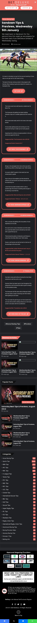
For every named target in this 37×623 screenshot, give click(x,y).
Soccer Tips (6, 505)
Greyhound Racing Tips (10, 527)
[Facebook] (4, 621)
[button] (35, 2)
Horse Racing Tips (8, 19)
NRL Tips (5, 470)
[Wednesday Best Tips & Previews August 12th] (27, 363)
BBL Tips (5, 499)
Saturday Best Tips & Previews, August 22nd (9, 353)
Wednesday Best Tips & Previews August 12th (27, 371)
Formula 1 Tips (7, 536)
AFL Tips (5, 467)
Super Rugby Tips (8, 508)
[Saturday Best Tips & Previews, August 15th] (10, 363)
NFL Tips (5, 486)
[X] (14, 621)
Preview (28, 324)
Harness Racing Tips (9, 533)
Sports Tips (6, 461)
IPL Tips (5, 511)
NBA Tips (6, 464)
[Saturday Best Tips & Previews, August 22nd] (10, 345)
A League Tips (7, 474)
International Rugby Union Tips (12, 524)
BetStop (7, 599)
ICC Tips (5, 514)
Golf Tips (5, 502)
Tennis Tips (6, 477)
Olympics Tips (7, 518)
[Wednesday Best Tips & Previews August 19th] (27, 345)
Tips (18, 328)
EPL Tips (5, 480)
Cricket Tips (6, 492)
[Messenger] (23, 621)
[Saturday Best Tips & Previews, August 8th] (7, 443)
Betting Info (6, 539)
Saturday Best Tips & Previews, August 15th (9, 371)
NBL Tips (5, 483)
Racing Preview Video (9, 530)
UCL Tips (5, 489)
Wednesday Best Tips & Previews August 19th (27, 353)
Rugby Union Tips (8, 521)
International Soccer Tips (10, 496)
